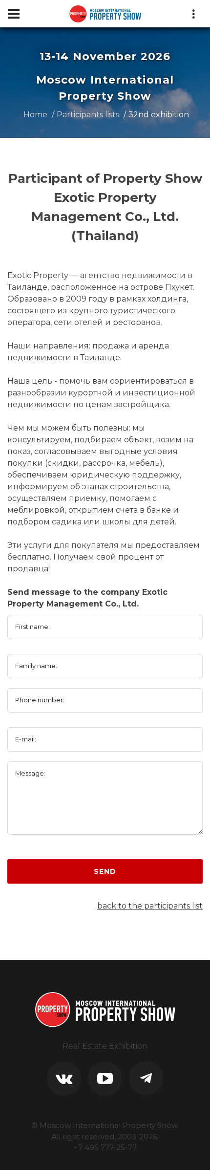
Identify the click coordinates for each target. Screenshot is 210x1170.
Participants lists (88, 114)
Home (35, 114)
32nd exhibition (158, 114)
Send (105, 871)
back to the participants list (150, 905)
